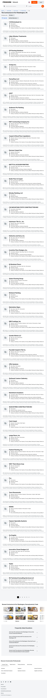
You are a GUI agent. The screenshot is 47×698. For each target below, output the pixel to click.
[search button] (42, 6)
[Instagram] (8, 681)
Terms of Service (3, 688)
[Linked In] (1, 681)
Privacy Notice (3, 686)
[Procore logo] (7, 2)
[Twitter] (5, 681)
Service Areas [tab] (29, 664)
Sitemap (2, 693)
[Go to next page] (29, 597)
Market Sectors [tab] (12, 664)
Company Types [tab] (5, 664)
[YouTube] (10, 681)
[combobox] (34, 6)
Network (15, 2)
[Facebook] (3, 682)
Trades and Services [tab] (21, 664)
